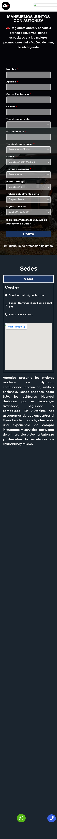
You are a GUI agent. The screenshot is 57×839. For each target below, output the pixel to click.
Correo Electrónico (17, 94)
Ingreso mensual (16, 206)
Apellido (11, 82)
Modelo (11, 156)
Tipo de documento (18, 119)
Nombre (11, 69)
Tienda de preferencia (19, 144)
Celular (10, 107)
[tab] (28, 279)
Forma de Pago (15, 181)
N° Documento (15, 131)
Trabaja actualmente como (22, 194)
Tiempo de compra (17, 169)
